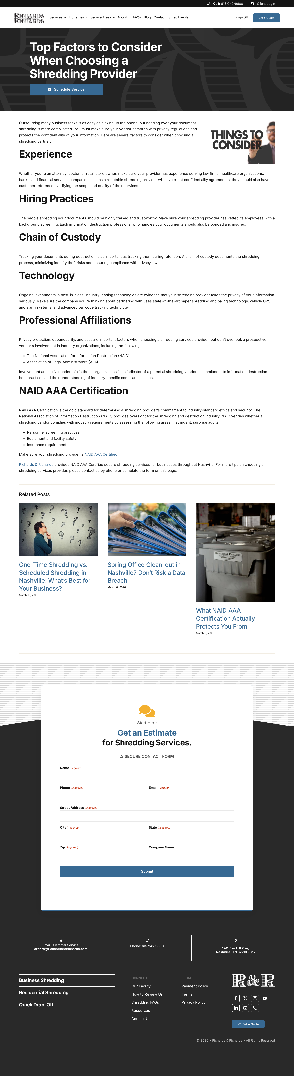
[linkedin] (236, 1008)
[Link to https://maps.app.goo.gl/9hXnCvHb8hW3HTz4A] (236, 940)
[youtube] (264, 998)
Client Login (265, 4)
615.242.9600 (153, 946)
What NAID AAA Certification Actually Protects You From (225, 618)
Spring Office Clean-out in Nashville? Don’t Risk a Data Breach (146, 572)
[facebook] (236, 998)
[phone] (255, 1008)
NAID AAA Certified (101, 454)
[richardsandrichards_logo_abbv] (253, 976)
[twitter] (245, 998)
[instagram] (255, 998)
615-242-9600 (232, 4)
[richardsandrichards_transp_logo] (29, 15)
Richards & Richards (36, 464)
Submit (147, 871)
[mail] (245, 1008)
